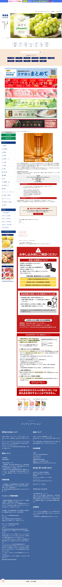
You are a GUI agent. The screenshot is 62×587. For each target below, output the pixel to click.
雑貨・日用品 (24, 131)
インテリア (28, 131)
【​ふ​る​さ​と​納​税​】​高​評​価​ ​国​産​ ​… (26, 407)
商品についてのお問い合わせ (24, 240)
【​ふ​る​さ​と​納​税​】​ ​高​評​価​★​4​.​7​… (37, 407)
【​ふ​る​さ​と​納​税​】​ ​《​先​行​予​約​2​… (32, 407)
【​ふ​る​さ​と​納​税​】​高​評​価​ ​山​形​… (20, 407)
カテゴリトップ (19, 131)
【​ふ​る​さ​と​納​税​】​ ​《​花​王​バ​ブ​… (43, 407)
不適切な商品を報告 (32, 240)
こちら (31, 242)
